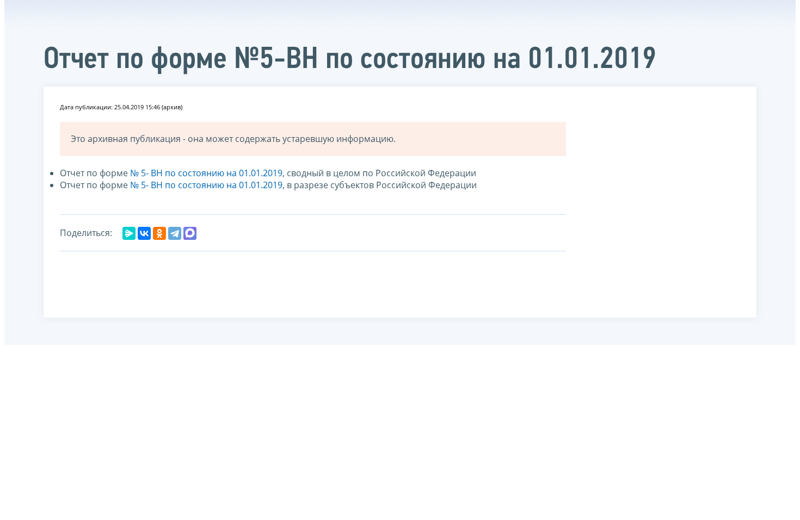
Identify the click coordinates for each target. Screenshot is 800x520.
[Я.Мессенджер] (129, 233)
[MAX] (189, 233)
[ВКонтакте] (144, 233)
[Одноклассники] (159, 233)
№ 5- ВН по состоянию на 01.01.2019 (206, 173)
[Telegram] (174, 233)
